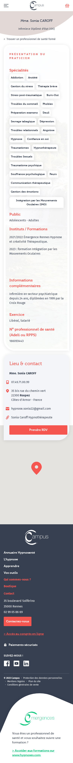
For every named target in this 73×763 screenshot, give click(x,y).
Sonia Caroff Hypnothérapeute (31, 417)
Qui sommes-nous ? (17, 579)
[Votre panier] (67, 6)
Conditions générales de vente (23, 684)
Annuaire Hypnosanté (19, 552)
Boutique (10, 586)
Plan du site (34, 681)
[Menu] (6, 5)
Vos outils (11, 573)
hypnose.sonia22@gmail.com (31, 408)
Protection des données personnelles (42, 678)
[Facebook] (7, 663)
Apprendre (11, 566)
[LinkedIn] (26, 663)
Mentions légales (16, 681)
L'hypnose (11, 559)
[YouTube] (16, 663)
